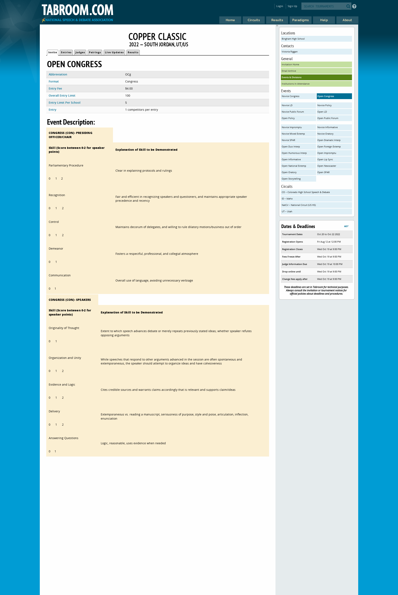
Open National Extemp (294, 165)
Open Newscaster (326, 165)
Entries (66, 52)
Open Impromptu (326, 152)
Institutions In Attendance (295, 83)
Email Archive (289, 70)
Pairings (95, 52)
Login (279, 6)
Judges (80, 52)
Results (133, 52)
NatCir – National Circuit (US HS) (299, 204)
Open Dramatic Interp (329, 140)
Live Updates (114, 52)
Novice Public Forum (293, 111)
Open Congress (325, 96)
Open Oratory (289, 172)
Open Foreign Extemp (329, 146)
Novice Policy (324, 105)
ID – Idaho (287, 198)
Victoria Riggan (290, 51)
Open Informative (291, 159)
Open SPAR (323, 172)
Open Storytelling (291, 178)
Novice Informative (327, 127)
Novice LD (287, 105)
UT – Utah (287, 211)
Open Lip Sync (325, 159)
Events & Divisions (291, 77)
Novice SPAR (288, 140)
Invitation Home (290, 64)
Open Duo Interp (291, 146)
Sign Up (292, 6)
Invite (52, 52)
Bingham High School (293, 38)
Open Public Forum (327, 118)
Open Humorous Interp (294, 152)
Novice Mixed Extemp (293, 133)
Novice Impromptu (292, 127)
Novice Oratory (325, 133)
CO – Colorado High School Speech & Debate (306, 192)
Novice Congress (290, 96)
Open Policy (288, 118)
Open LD (322, 111)
